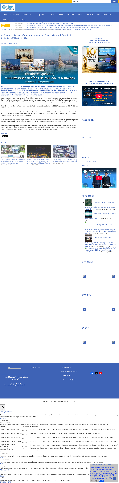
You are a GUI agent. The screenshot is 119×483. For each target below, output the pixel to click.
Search (114, 1)
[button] (84, 276)
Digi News (41, 15)
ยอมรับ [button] (101, 481)
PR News (6, 20)
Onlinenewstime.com (10, 87)
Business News (27, 15)
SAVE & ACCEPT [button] (5, 482)
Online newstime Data (104, 15)
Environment (89, 15)
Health (52, 15)
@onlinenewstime (91, 162)
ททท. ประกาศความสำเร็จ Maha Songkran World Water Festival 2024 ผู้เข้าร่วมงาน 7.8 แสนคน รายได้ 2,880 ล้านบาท (39, 161)
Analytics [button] (3, 464)
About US (96, 368)
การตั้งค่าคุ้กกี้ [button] (94, 481)
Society (15, 20)
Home (5, 15)
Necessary (5, 420)
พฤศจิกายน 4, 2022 (7, 43)
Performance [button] (4, 458)
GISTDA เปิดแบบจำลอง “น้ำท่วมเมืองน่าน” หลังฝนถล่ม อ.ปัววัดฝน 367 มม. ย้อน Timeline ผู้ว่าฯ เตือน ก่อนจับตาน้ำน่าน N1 (63, 28)
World (80, 15)
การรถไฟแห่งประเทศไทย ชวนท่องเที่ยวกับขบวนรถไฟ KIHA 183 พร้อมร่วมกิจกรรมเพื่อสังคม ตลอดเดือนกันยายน (13, 161)
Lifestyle (24, 20)
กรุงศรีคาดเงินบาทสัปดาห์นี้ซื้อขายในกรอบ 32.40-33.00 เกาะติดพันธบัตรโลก (50, 23)
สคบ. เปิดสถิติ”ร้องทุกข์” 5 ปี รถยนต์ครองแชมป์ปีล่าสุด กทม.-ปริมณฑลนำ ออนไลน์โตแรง (100, 250)
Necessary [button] (3, 419)
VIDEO (85, 165)
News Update (14, 15)
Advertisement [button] (4, 470)
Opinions (60, 15)
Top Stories (70, 15)
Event (15, 43)
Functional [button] (3, 452)
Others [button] (2, 476)
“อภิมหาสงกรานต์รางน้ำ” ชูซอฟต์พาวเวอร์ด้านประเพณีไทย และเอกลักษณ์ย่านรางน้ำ (65, 160)
